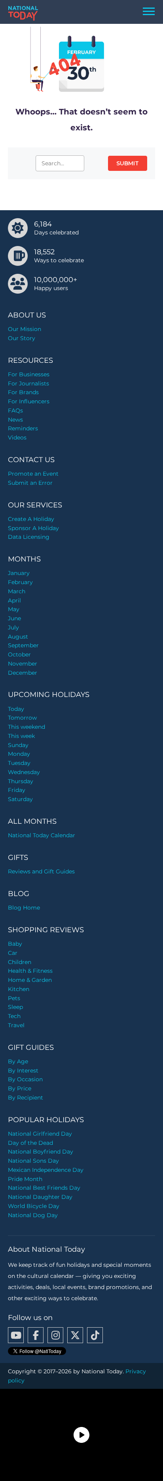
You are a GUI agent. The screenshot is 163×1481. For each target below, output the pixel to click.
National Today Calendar (41, 835)
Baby (15, 943)
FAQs (15, 410)
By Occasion (25, 1079)
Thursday (20, 781)
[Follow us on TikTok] (95, 1335)
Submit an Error (30, 482)
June (14, 618)
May (13, 609)
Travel (16, 1025)
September (23, 645)
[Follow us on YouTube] (16, 1335)
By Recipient (25, 1097)
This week (21, 736)
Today (16, 708)
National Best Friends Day (44, 1187)
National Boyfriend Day (40, 1151)
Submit (127, 163)
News (15, 419)
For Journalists (28, 383)
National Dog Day (33, 1215)
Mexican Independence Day (45, 1169)
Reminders (23, 428)
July (13, 627)
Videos (17, 437)
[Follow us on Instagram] (55, 1335)
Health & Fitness (30, 970)
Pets (14, 998)
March (16, 591)
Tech (14, 1016)
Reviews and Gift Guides (41, 871)
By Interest (23, 1070)
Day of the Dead (30, 1142)
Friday (16, 790)
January (19, 573)
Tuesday (19, 763)
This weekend (26, 726)
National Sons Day (33, 1160)
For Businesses (28, 374)
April (14, 600)
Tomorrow (22, 717)
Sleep (15, 1007)
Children (19, 962)
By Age (18, 1061)
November (22, 663)
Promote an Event (33, 473)
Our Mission (24, 329)
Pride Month (25, 1179)
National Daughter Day (40, 1196)
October (19, 654)
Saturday (20, 799)
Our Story (21, 338)
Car (12, 952)
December (22, 672)
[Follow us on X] (75, 1335)
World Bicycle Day (33, 1206)
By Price (19, 1088)
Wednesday (24, 772)
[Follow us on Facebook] (36, 1335)
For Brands (23, 392)
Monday (19, 753)
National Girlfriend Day (40, 1133)
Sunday (18, 745)
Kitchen (18, 989)
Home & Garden (30, 979)
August (18, 636)
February (20, 582)
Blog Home (24, 907)
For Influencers (28, 401)
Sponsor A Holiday (33, 528)
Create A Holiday (31, 519)
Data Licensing (28, 536)
